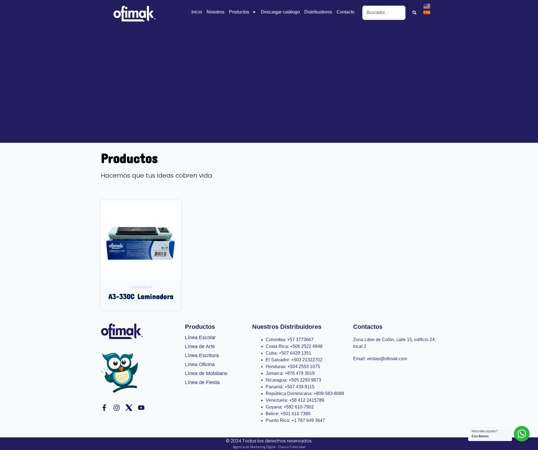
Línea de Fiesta (202, 382)
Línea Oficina (200, 364)
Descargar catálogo (280, 12)
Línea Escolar (200, 337)
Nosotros (215, 12)
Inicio (196, 12)
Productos (239, 12)
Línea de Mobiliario (206, 373)
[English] (427, 5)
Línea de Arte (200, 346)
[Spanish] (427, 11)
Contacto (345, 12)
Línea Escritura (202, 355)
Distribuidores (318, 12)
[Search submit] (414, 12)
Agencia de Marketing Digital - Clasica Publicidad (269, 446)
